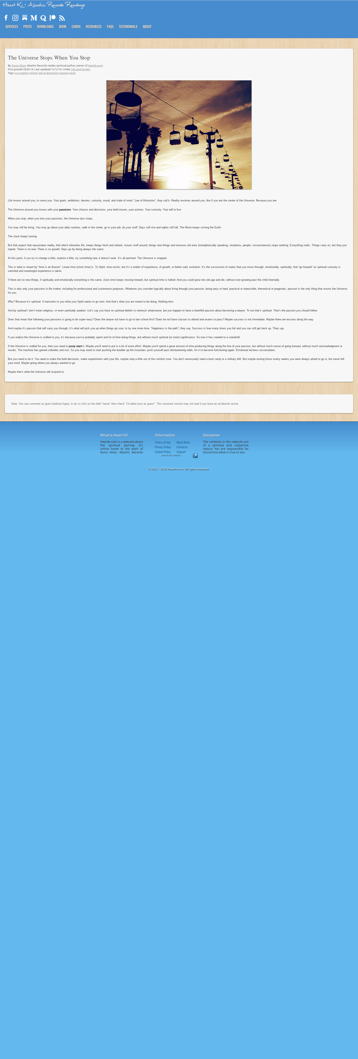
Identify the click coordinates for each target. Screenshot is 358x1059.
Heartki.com (95, 65)
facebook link (6, 18)
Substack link (25, 18)
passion (64, 73)
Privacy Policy (163, 447)
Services (11, 26)
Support (181, 452)
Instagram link (15, 18)
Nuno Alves (19, 65)
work (72, 73)
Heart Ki (44, 5)
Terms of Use (163, 442)
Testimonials (128, 26)
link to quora (43, 18)
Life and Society (80, 69)
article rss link (62, 18)
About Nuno (183, 442)
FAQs (110, 26)
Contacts (182, 447)
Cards (76, 26)
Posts (27, 26)
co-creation (22, 73)
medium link (34, 18)
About (147, 26)
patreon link (52, 18)
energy (33, 73)
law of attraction (49, 73)
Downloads (45, 26)
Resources (94, 26)
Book (62, 26)
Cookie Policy (163, 452)
